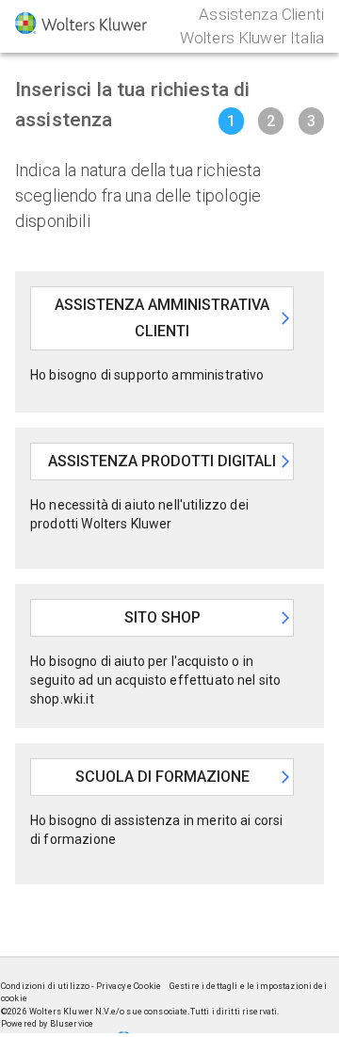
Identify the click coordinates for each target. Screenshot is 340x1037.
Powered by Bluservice (47, 1024)
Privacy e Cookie (130, 986)
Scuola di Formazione (162, 777)
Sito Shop (162, 617)
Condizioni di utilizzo (46, 986)
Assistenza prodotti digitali (162, 461)
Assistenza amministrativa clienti (162, 318)
